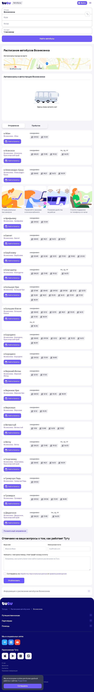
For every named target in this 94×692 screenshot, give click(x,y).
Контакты (5, 668)
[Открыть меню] (90, 3)
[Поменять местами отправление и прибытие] (87, 14)
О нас (4, 663)
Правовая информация (10, 671)
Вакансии (5, 665)
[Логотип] (6, 3)
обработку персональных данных (33, 574)
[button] (13, 125)
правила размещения (58, 574)
